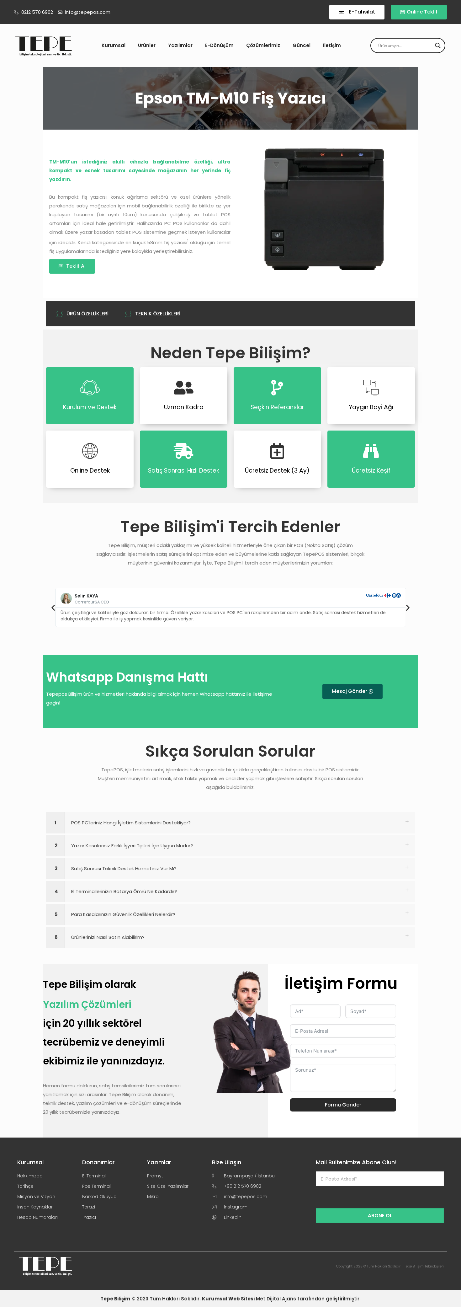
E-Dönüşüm (219, 45)
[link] (230, 822)
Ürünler (147, 45)
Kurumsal (113, 45)
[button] (53, 607)
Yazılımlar (180, 45)
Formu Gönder (343, 1104)
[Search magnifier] (437, 45)
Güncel (301, 45)
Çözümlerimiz (263, 45)
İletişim (332, 45)
